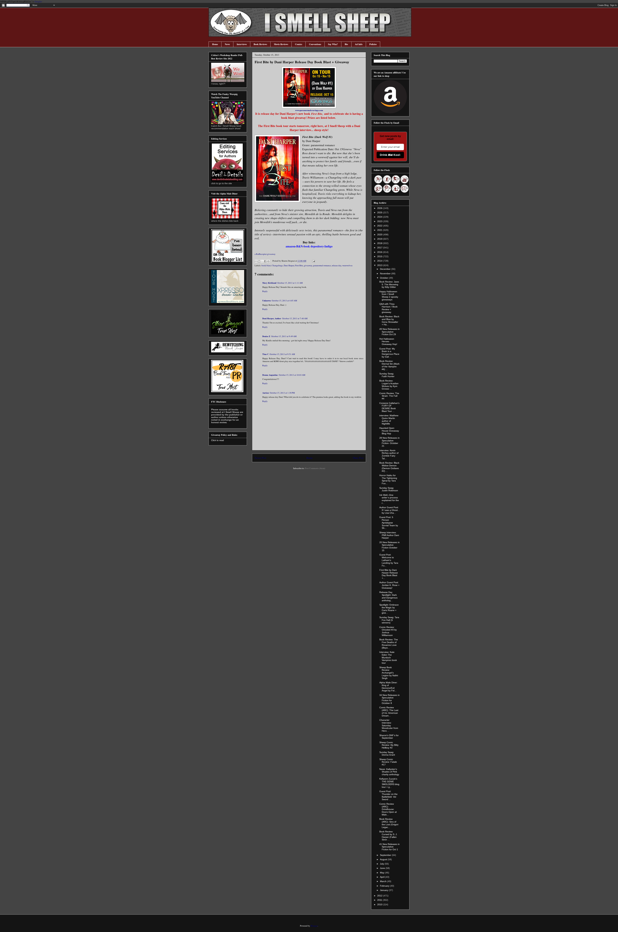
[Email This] (256, 261)
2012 (380, 895)
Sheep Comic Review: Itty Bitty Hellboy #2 (388, 745)
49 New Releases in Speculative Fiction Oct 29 (389, 332)
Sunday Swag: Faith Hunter (386, 375)
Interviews (242, 44)
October (384, 278)
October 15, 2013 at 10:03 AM (292, 374)
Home (215, 44)
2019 (380, 239)
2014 (380, 260)
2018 (380, 243)
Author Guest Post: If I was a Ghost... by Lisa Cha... (389, 510)
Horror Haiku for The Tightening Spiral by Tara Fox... (388, 479)
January (384, 890)
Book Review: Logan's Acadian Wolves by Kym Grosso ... (388, 384)
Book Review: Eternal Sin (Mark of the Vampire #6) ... (389, 365)
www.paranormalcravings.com (309, 110)
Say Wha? (333, 44)
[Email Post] (313, 260)
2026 (380, 208)
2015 (380, 256)
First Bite (299, 265)
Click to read (217, 440)
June (383, 868)
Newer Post (260, 457)
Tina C (265, 354)
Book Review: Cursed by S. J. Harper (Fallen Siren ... (388, 835)
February (385, 886)
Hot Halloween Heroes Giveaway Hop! (388, 342)
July (382, 863)
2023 (380, 221)
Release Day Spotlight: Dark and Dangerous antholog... (388, 596)
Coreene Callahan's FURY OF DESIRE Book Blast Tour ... (389, 407)
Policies (373, 44)
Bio (346, 44)
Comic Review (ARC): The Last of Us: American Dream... (388, 711)
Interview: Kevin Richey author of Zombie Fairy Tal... (388, 454)
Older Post (358, 457)
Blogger (314, 925)
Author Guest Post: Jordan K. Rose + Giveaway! (389, 585)
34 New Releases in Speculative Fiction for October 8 (389, 699)
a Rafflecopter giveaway (265, 254)
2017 (380, 247)
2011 (380, 900)
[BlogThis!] (259, 261)
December (385, 269)
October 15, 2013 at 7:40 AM (295, 318)
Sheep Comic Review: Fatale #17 (388, 762)
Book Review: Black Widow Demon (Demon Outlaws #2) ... (389, 466)
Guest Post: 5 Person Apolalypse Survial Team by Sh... (388, 522)
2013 (380, 265)
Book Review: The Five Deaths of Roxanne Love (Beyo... (388, 643)
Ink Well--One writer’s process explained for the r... (389, 499)
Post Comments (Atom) (315, 468)
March (383, 881)
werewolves (347, 265)
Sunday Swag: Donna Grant (387, 753)
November (385, 273)
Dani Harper (289, 265)
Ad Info (358, 44)
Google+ (38, 1)
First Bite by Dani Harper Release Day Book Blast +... (388, 574)
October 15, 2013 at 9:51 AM (282, 354)
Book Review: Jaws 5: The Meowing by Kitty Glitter (389, 284)
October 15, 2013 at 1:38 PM (282, 392)
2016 (380, 252)
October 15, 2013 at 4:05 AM (284, 300)
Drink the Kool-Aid (390, 154)
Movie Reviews (281, 44)
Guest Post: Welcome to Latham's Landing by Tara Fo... (388, 560)
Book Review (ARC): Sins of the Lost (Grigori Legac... (388, 823)
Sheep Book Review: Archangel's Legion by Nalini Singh (388, 672)
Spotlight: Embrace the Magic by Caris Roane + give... (389, 608)
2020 (380, 234)
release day (336, 265)
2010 (380, 904)
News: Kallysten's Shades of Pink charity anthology (389, 772)
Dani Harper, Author (271, 318)
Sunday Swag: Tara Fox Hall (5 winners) (389, 620)
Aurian (265, 392)
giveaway (308, 265)
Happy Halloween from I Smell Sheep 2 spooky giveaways (388, 295)
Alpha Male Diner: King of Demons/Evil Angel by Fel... (388, 686)
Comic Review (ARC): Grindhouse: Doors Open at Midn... (388, 809)
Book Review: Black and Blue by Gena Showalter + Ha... (389, 320)
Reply (265, 291)
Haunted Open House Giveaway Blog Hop (389, 431)
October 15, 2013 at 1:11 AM (290, 282)
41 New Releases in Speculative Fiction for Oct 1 (389, 847)
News (227, 44)
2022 (380, 225)
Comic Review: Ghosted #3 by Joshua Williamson (388, 631)
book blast (266, 265)
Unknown (266, 300)
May (382, 872)
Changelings (277, 265)
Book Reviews (260, 44)
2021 (380, 230)
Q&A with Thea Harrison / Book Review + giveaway (388, 308)
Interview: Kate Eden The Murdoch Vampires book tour (388, 657)
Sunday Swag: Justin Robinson (388, 489)
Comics (298, 44)
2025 (380, 212)
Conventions (315, 44)
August (384, 859)
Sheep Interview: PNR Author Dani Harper (389, 535)
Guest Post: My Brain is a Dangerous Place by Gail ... (389, 352)
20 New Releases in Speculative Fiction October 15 (389, 546)
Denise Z (266, 336)
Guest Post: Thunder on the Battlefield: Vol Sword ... (388, 795)
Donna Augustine (270, 374)
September (386, 855)
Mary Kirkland (269, 282)
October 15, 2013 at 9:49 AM (284, 336)
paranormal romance (322, 265)
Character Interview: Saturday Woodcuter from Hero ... (388, 725)
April (382, 877)
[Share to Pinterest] (268, 261)
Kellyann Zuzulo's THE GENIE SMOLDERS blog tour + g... (389, 782)
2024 (380, 217)
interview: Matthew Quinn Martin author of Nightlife (388, 419)
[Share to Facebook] (265, 261)
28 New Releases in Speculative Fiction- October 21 (389, 442)
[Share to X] (262, 261)
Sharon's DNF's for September (389, 736)
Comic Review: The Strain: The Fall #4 (389, 396)
